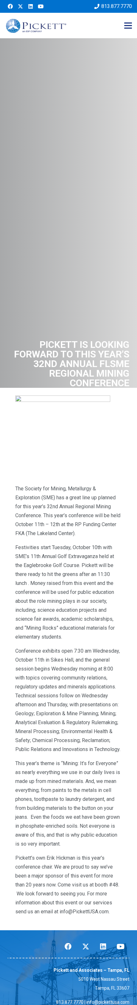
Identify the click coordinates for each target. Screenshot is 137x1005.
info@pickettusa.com (107, 1002)
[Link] (36, 26)
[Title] (20, 6)
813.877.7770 (69, 1002)
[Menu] (128, 26)
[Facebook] (10, 6)
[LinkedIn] (30, 6)
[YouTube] (41, 6)
